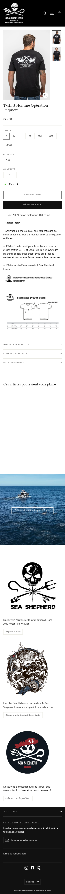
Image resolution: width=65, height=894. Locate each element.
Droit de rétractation (14, 853)
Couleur (8, 154)
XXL (40, 136)
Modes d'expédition (16, 345)
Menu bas (10, 812)
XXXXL (9, 145)
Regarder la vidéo (13, 632)
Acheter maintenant (32, 204)
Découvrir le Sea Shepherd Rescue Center (23, 715)
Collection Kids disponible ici (18, 798)
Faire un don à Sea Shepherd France (32, 510)
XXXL (51, 136)
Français (30, 881)
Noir (8, 160)
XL (30, 136)
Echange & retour (15, 354)
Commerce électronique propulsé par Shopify (32, 890)
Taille (7, 131)
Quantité (9, 169)
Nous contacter (13, 363)
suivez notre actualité (21, 823)
